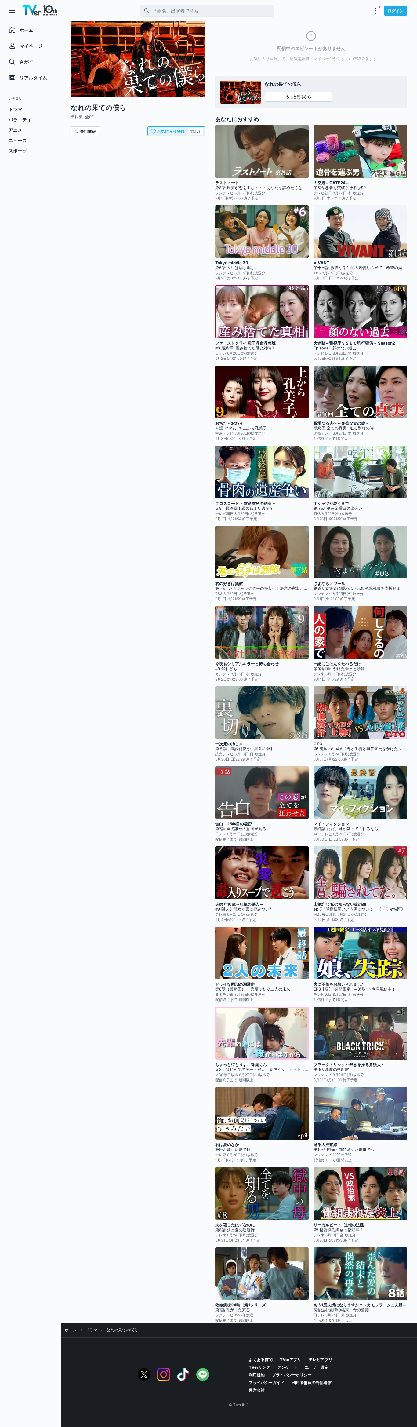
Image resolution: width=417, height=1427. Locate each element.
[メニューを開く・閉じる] (375, 11)
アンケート (287, 1367)
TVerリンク (259, 1367)
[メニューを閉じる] (12, 11)
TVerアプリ (290, 1359)
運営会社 (257, 1390)
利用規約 (257, 1374)
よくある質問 (261, 1359)
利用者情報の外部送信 (312, 1382)
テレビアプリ (320, 1359)
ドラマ (91, 1329)
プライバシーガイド (267, 1382)
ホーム (71, 1329)
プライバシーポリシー (292, 1374)
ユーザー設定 (316, 1367)
